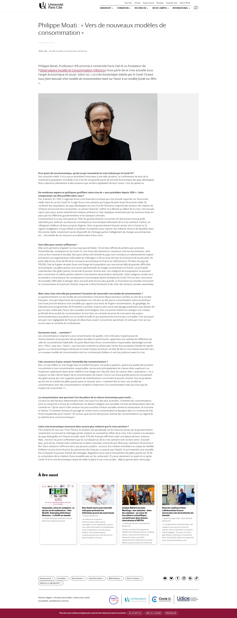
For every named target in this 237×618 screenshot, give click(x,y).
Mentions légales (45, 597)
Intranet (138, 3)
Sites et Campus (132, 578)
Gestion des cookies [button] (82, 597)
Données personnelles (63, 597)
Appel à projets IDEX (171, 518)
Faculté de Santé (50, 518)
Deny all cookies (153, 613)
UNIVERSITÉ (105, 8)
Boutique (160, 3)
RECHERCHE (140, 8)
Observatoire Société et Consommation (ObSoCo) (73, 70)
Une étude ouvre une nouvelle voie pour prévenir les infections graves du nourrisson (98, 510)
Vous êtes (128, 3)
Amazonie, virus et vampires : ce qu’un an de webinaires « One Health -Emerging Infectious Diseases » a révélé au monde (58, 511)
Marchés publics (95, 578)
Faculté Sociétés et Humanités (63, 51)
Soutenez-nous (171, 3)
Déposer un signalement (50, 583)
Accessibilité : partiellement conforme (53, 601)
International (144, 523)
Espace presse (148, 3)
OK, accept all (135, 613)
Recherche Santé (58, 521)
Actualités (62, 578)
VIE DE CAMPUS (159, 8)
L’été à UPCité (185, 3)
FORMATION (123, 8)
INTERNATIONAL (180, 8)
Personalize (171, 613)
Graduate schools (65, 518)
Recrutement (77, 578)
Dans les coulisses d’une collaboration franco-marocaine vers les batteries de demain (177, 511)
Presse (86, 515)
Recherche (82, 51)
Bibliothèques (114, 578)
